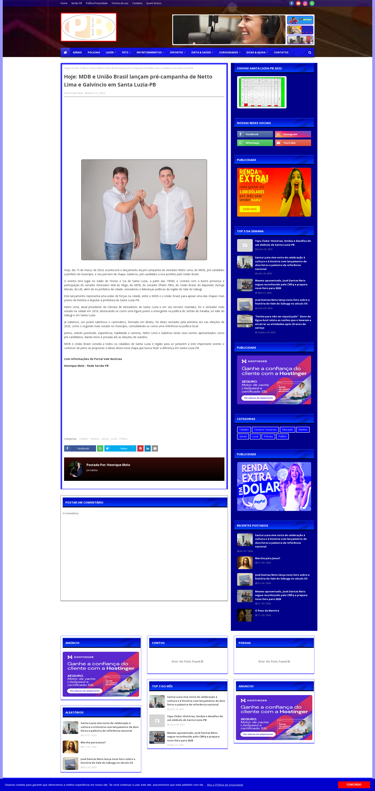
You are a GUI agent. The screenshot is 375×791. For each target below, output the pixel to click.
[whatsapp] (312, 3)
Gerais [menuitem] (77, 52)
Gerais (105, 438)
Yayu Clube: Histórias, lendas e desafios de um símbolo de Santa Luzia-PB (283, 242)
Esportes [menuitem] (176, 52)
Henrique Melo (75, 93)
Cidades (83, 438)
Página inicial (71, 68)
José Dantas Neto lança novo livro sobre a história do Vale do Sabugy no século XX (282, 301)
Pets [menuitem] (125, 52)
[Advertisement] (144, 128)
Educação (287, 429)
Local (114, 438)
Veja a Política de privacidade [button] (225, 784)
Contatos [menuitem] (281, 52)
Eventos (95, 438)
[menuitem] (65, 52)
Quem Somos (153, 3)
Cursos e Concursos (265, 429)
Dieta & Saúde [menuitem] (201, 52)
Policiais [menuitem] (94, 52)
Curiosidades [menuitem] (228, 52)
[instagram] (305, 3)
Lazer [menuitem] (110, 52)
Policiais (268, 436)
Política (84, 68)
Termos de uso (120, 3)
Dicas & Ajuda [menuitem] (255, 52)
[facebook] (291, 3)
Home (64, 3)
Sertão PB (76, 3)
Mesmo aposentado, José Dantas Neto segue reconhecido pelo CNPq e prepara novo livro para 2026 (281, 284)
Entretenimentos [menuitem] (149, 52)
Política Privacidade (97, 3)
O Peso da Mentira (267, 610)
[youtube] (298, 3)
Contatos (137, 3)
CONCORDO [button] (354, 784)
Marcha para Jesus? (267, 558)
